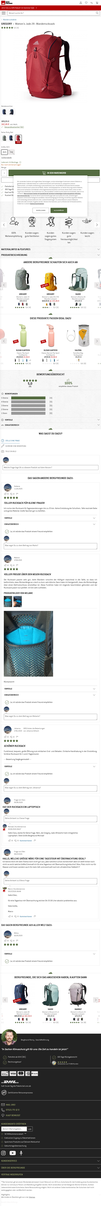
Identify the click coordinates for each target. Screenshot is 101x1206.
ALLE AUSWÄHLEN (59, 210)
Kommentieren (26, 840)
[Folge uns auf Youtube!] (14, 1154)
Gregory (6, 23)
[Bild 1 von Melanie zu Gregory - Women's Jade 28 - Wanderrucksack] (8, 601)
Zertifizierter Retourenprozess (20, 1092)
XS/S (4, 152)
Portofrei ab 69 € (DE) (17, 1057)
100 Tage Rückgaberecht (67, 1057)
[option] (50, 67)
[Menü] (3, 12)
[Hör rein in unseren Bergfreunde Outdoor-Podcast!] (23, 1154)
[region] (50, 196)
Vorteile (8, 518)
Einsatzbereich (11, 524)
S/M (11, 152)
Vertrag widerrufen (12, 1174)
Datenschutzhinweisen (37, 204)
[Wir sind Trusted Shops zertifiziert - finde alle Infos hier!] (54, 1063)
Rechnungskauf (14, 1062)
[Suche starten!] (97, 13)
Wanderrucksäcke (9, 19)
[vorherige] (4, 285)
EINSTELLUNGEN (40, 210)
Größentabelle (6, 157)
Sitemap (32, 1197)
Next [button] (97, 224)
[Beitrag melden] (17, 494)
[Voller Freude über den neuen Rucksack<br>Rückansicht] (28, 644)
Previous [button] (4, 224)
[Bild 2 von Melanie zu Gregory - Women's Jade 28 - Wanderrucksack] (17, 601)
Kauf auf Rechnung (13, 192)
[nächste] (97, 285)
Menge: (3, 167)
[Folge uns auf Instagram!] (5, 1154)
